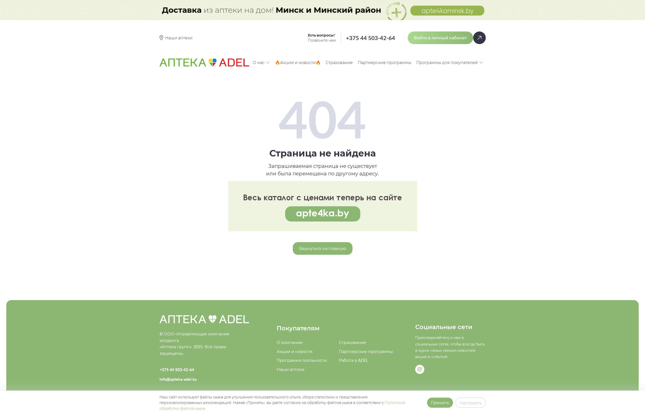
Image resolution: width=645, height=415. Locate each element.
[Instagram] (419, 369)
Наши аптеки (290, 369)
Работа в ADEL (353, 360)
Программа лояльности (302, 360)
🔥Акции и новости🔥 (298, 62)
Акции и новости (294, 351)
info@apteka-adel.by (178, 379)
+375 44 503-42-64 (370, 38)
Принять (440, 402)
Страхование (339, 62)
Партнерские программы (384, 62)
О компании (290, 342)
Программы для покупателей (447, 62)
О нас (259, 62)
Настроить (471, 403)
